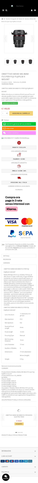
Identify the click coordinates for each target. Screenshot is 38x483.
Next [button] (35, 417)
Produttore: (5, 82)
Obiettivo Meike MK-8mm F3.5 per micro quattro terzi (19, 416)
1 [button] (16, 432)
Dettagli (6, 256)
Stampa (6, 120)
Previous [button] (3, 417)
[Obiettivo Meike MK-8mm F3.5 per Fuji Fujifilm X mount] (7, 62)
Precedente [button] (5, 38)
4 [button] (21, 432)
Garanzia (6, 263)
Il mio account (7, 456)
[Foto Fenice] (19, 10)
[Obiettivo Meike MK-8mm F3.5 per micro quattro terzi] (19, 411)
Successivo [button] (33, 38)
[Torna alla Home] (2, 19)
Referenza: (16, 82)
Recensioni (7, 259)
